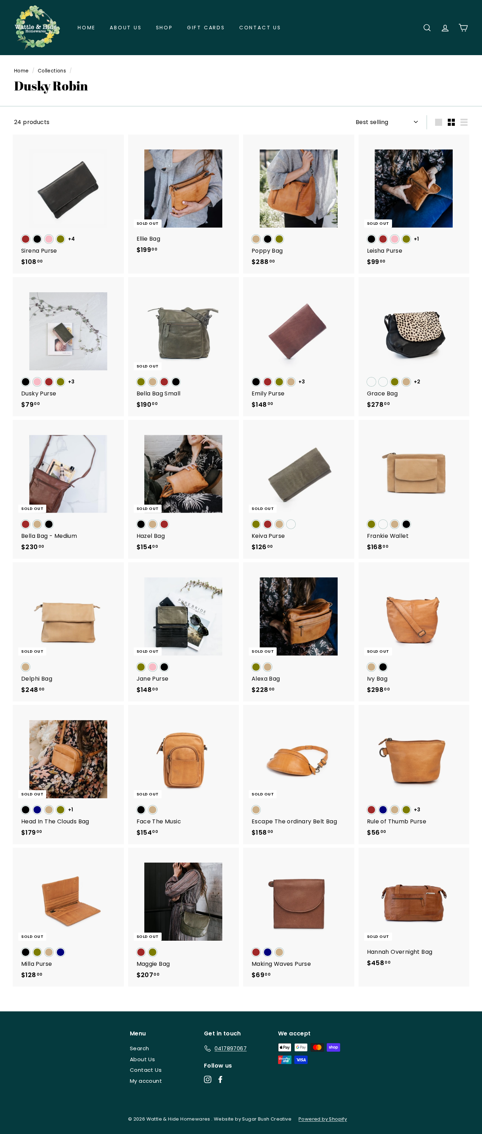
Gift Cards (206, 27)
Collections (52, 70)
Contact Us (260, 27)
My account (146, 1081)
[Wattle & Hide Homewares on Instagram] (207, 1079)
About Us (125, 27)
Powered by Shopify (323, 1119)
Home (87, 27)
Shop (164, 27)
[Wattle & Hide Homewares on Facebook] (220, 1079)
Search (139, 1048)
